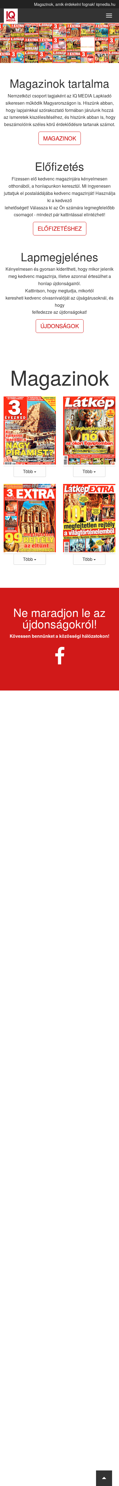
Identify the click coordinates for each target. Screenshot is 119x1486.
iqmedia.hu (105, 4)
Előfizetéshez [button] (60, 228)
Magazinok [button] (59, 138)
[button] (104, 1478)
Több (28, 471)
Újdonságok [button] (59, 326)
